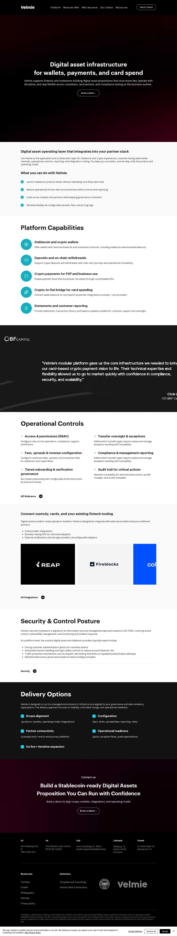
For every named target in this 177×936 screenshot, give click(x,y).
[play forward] (152, 564)
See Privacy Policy (33, 932)
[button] (55, 7)
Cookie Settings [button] (135, 931)
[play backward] (24, 564)
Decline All (151, 931)
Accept (165, 931)
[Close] (173, 931)
